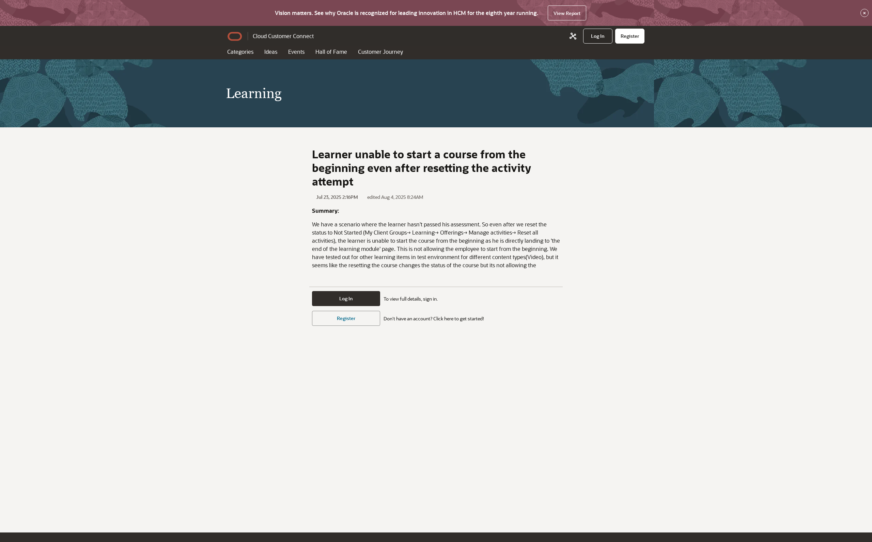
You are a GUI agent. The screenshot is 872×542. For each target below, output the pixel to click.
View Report (567, 13)
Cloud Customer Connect (283, 35)
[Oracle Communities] (573, 36)
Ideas (270, 51)
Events (296, 51)
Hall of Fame (331, 51)
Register (346, 318)
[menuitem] (597, 36)
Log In (346, 298)
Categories (240, 51)
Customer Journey (380, 51)
